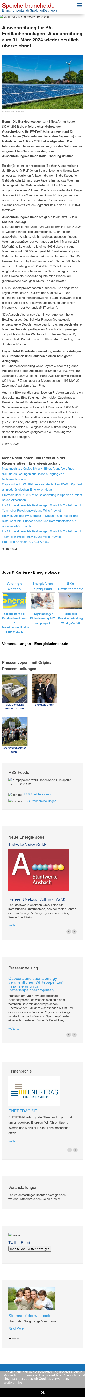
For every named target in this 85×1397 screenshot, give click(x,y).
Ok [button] (43, 1392)
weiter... (13, 925)
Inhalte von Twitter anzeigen (30, 1249)
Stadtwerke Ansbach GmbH (27, 844)
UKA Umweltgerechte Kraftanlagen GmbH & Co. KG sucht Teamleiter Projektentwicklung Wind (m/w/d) (41, 508)
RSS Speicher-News (37, 794)
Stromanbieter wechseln (29, 1315)
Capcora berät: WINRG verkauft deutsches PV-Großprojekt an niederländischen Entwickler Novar (42, 487)
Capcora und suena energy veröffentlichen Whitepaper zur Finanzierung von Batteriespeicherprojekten (35, 984)
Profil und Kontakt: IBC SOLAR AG (25, 541)
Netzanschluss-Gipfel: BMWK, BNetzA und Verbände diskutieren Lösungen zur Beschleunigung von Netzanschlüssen (38, 473)
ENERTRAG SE (22, 1110)
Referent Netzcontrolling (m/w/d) (36, 899)
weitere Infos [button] (13, 1382)
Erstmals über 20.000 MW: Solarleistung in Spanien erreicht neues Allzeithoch (42, 497)
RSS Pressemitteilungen (39, 800)
